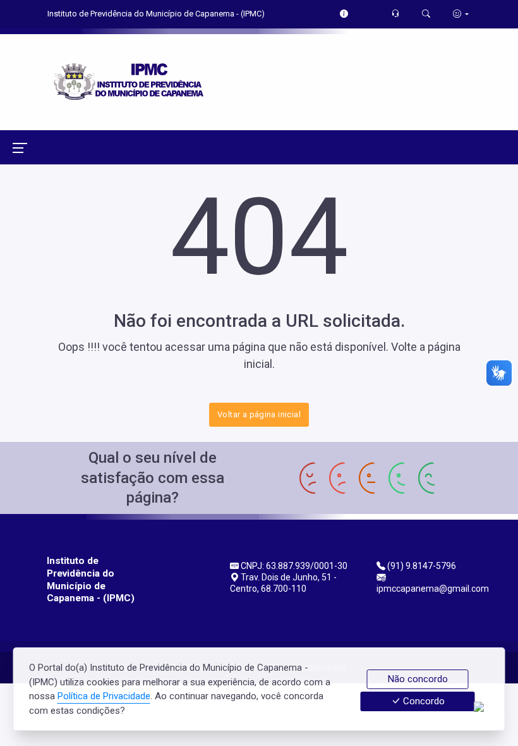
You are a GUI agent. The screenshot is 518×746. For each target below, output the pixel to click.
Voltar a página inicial (259, 414)
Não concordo (418, 679)
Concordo (423, 701)
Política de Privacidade (103, 696)
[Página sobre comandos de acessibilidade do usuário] (461, 13)
